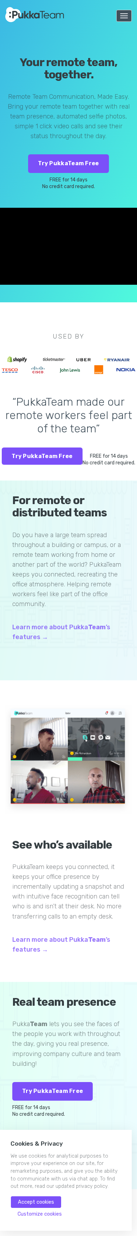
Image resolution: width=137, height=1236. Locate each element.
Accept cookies (36, 1202)
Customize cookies (40, 1214)
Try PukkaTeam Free (68, 163)
